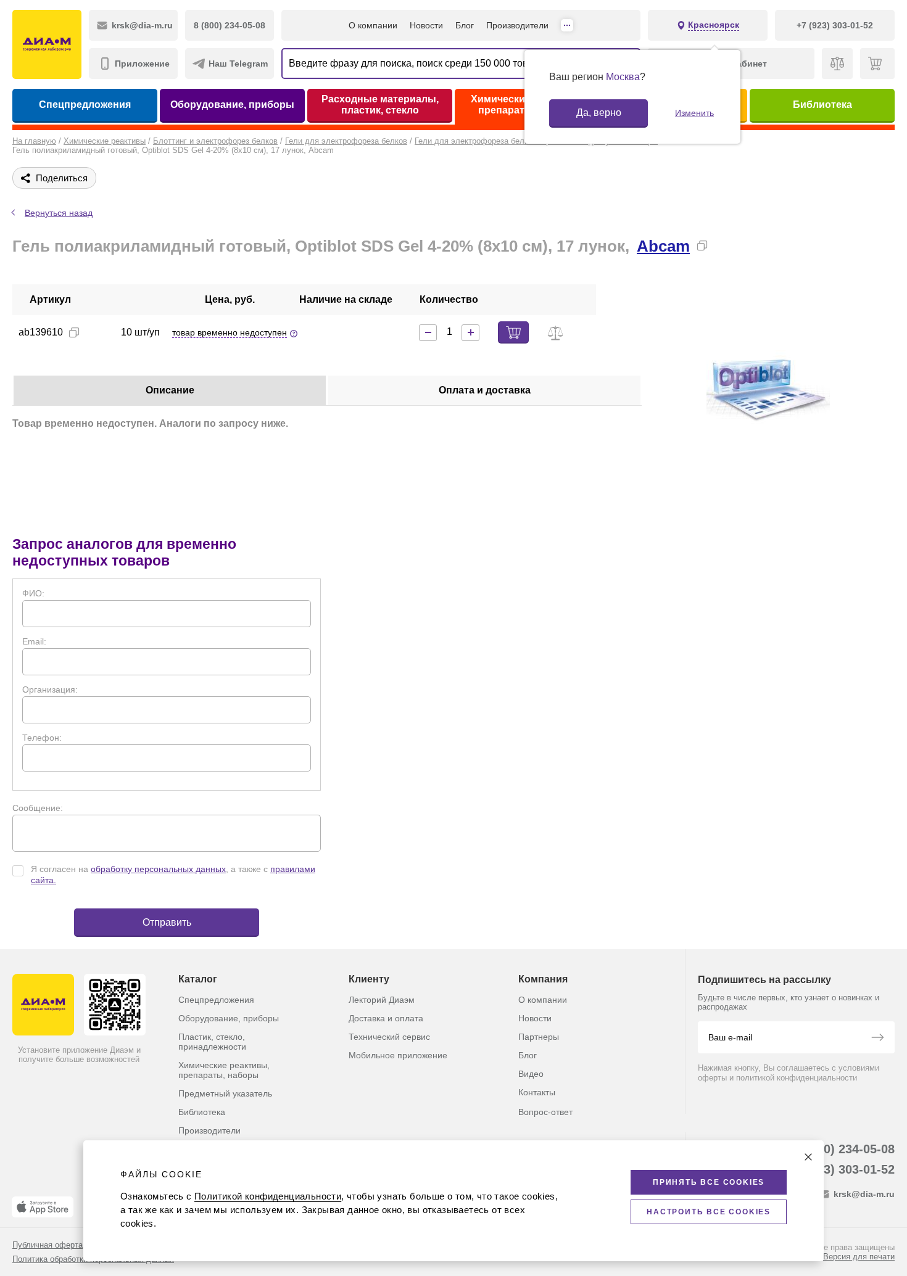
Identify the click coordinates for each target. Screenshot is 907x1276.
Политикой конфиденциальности (267, 1196)
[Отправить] (877, 1038)
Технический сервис (389, 1037)
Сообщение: (37, 808)
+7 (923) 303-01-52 (841, 1169)
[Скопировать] (702, 245)
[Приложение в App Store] (42, 1206)
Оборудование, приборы (232, 104)
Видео (531, 1074)
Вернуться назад (59, 213)
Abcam (663, 246)
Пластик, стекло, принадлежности (212, 1042)
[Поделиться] (721, 245)
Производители (517, 25)
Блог (464, 25)
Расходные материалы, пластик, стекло (380, 104)
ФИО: (33, 593)
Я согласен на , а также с (173, 874)
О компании (373, 25)
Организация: (50, 689)
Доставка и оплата (386, 1018)
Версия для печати (859, 1256)
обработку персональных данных (158, 869)
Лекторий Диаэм (382, 1000)
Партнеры (538, 1037)
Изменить (694, 113)
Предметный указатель (225, 1093)
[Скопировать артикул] (74, 332)
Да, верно (598, 112)
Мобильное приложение (398, 1055)
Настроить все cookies (709, 1212)
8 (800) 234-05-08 (845, 1149)
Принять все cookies (708, 1182)
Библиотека (822, 104)
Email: (34, 641)
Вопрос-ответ (545, 1112)
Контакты (536, 1092)
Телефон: (42, 738)
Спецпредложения (85, 104)
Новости (426, 25)
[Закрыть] (808, 1157)
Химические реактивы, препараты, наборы (224, 1070)
